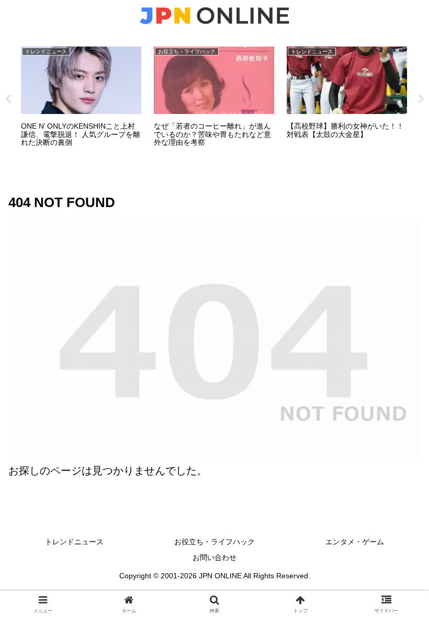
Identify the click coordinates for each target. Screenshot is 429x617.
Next (421, 99)
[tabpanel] (81, 98)
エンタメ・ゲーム (354, 542)
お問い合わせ (214, 557)
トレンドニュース (74, 542)
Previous (8, 99)
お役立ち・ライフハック (214, 542)
